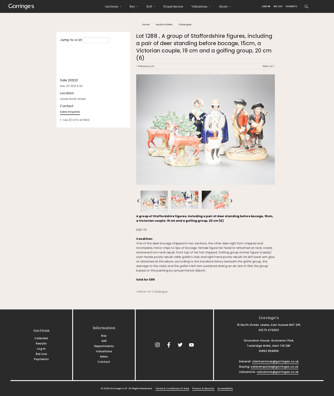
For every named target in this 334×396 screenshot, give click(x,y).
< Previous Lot (145, 66)
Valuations (199, 6)
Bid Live (278, 6)
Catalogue (185, 24)
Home (146, 24)
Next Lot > (269, 66)
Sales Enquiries (70, 112)
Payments (291, 6)
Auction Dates (164, 24)
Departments (173, 6)
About (223, 6)
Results (41, 343)
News (104, 357)
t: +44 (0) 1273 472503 (74, 120)
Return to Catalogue (152, 292)
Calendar (41, 338)
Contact (104, 362)
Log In (266, 6)
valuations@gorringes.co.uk (278, 372)
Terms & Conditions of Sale (172, 388)
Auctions (111, 6)
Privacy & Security (203, 388)
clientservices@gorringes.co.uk (275, 361)
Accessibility (225, 388)
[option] (154, 200)
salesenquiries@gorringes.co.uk (274, 367)
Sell (149, 6)
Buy (132, 6)
